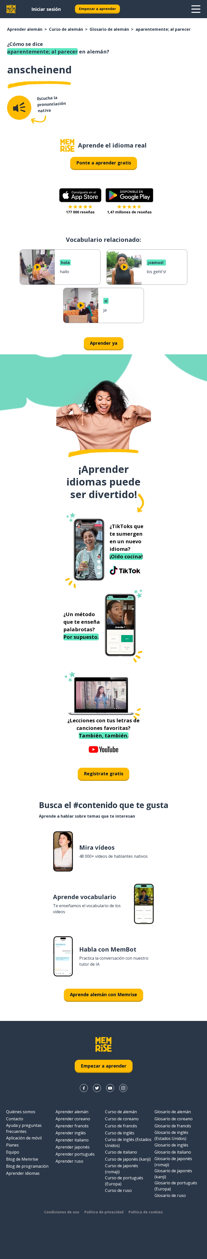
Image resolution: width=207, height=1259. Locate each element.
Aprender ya (103, 343)
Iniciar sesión (46, 9)
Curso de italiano (121, 1152)
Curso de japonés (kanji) (128, 1159)
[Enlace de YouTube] (110, 1088)
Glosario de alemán (109, 29)
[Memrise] (11, 9)
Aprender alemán (24, 29)
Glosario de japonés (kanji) (173, 1174)
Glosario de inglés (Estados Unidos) (171, 1135)
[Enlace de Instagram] (123, 1088)
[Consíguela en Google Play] (129, 195)
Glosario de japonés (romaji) (173, 1161)
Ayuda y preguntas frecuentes (24, 1128)
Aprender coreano (73, 1119)
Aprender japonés (73, 1147)
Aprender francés (72, 1126)
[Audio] (19, 108)
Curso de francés (121, 1126)
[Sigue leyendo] (196, 9)
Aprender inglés (71, 1133)
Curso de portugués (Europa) (124, 1181)
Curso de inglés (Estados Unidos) (128, 1142)
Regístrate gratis (103, 773)
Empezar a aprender (97, 8)
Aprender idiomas (23, 1173)
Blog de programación (27, 1166)
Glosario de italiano (172, 1152)
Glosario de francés (172, 1126)
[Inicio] (67, 145)
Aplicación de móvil (24, 1138)
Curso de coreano (122, 1119)
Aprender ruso (69, 1161)
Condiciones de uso (61, 1212)
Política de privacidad (103, 1212)
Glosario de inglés (171, 1145)
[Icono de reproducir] (37, 267)
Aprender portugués (75, 1154)
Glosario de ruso (170, 1195)
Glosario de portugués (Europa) (175, 1186)
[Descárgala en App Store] (80, 195)
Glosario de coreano (173, 1119)
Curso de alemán (66, 29)
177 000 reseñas (80, 212)
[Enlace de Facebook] (84, 1088)
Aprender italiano (72, 1140)
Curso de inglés (119, 1133)
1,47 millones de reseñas (129, 212)
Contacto (14, 1119)
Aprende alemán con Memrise (103, 994)
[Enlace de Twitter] (97, 1088)
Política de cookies (145, 1212)
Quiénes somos (20, 1111)
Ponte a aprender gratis (103, 163)
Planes (12, 1145)
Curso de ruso (118, 1190)
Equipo (12, 1152)
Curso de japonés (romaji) (121, 1169)
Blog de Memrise (22, 1159)
